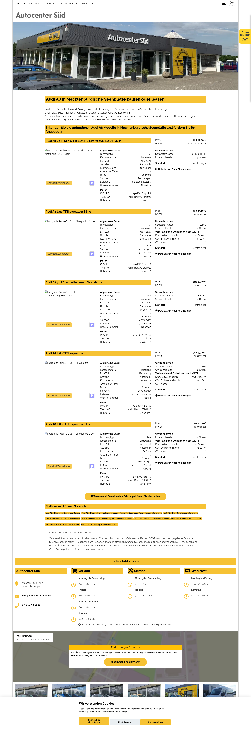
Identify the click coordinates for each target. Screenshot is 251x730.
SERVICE (50, 3)
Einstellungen (124, 722)
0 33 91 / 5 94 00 (31, 605)
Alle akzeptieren (155, 722)
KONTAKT (84, 3)
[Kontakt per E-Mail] (224, 3)
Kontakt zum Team (245, 33)
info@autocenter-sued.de (36, 595)
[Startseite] (231, 3)
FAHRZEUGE (33, 3)
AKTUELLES (67, 3)
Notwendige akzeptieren (94, 721)
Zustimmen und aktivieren (125, 661)
